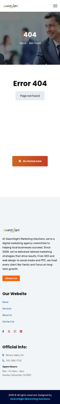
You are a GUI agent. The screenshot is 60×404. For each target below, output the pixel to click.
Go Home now (31, 161)
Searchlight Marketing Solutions (30, 399)
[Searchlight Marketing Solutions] (10, 5)
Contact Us (8, 321)
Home (23, 43)
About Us (7, 315)
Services (6, 308)
